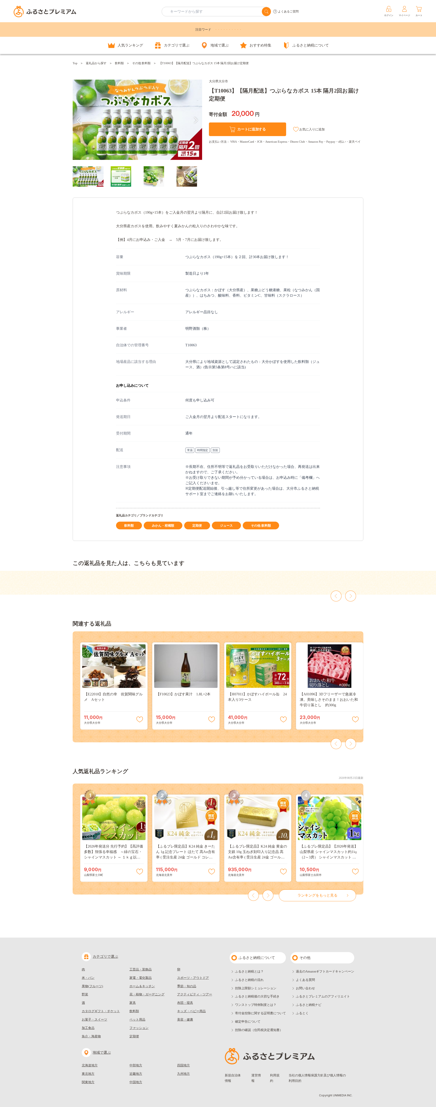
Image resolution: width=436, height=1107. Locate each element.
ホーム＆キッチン (142, 986)
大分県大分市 (218, 81)
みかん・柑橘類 (163, 525)
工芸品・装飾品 (140, 969)
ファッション (139, 1028)
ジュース (226, 525)
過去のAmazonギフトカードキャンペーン (325, 971)
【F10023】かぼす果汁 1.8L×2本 (183, 694)
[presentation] (79, 120)
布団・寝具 (185, 1002)
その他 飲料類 (141, 63)
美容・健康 (185, 1019)
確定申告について (247, 1021)
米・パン (88, 978)
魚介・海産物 (91, 1036)
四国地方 (183, 1065)
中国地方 (135, 1082)
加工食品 (88, 1028)
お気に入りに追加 (312, 129)
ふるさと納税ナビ (308, 1005)
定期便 (197, 525)
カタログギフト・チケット (101, 1011)
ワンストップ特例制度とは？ (255, 1005)
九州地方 (183, 1073)
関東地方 (88, 1082)
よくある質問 (305, 980)
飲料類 (119, 63)
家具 (132, 1002)
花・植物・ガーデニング (146, 994)
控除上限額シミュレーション (255, 988)
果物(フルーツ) (92, 986)
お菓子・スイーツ (94, 1019)
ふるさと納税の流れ (249, 980)
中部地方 (135, 1065)
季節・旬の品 (186, 986)
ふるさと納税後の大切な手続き (257, 996)
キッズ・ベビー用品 (191, 1011)
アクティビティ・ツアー (194, 994)
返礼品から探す (96, 63)
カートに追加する (251, 129)
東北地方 (88, 1073)
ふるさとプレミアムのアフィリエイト (323, 996)
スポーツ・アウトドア (193, 978)
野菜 (85, 994)
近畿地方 (135, 1073)
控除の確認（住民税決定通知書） (259, 1030)
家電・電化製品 (140, 978)
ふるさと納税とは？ (249, 971)
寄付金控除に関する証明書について (260, 1013)
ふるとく (302, 1013)
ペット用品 (137, 1019)
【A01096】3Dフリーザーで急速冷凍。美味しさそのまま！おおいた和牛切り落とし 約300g (329, 699)
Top (75, 63)
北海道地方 (90, 1065)
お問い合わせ (305, 988)
